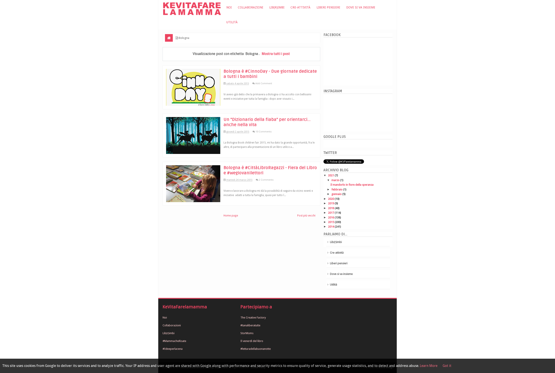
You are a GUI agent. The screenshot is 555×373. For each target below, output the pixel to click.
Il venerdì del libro (251, 341)
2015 (331, 222)
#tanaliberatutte (250, 325)
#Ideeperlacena (173, 348)
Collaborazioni (250, 7)
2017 (331, 212)
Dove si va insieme (360, 7)
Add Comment (263, 83)
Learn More (428, 366)
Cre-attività (300, 7)
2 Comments (266, 179)
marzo (335, 180)
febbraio (337, 189)
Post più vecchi (306, 215)
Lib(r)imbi (276, 7)
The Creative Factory (253, 317)
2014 (331, 226)
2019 (331, 203)
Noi (229, 7)
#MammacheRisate (174, 341)
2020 (331, 198)
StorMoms (246, 333)
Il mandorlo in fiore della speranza (352, 184)
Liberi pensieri (328, 7)
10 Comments (264, 131)
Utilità (232, 22)
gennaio (336, 194)
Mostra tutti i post (276, 54)
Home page (231, 215)
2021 (331, 175)
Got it (447, 366)
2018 (331, 208)
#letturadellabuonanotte (255, 348)
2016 (331, 217)
